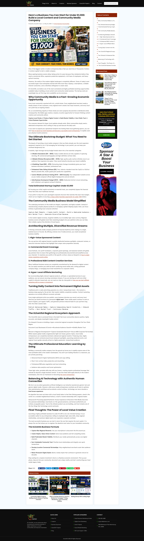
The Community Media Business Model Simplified (107, 31)
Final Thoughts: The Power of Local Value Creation (107, 63)
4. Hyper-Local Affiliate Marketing (107, 43)
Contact (99, 3)
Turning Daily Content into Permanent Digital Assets (107, 47)
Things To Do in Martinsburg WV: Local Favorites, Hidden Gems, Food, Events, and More (110, 101)
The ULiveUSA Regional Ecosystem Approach (107, 51)
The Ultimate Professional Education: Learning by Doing (107, 55)
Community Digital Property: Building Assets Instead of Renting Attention (38, 498)
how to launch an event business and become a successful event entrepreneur (56, 131)
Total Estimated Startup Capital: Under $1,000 (107, 27)
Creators (61, 3)
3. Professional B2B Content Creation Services (107, 41)
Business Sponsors (72, 3)
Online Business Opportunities (61, 23)
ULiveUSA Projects (84, 3)
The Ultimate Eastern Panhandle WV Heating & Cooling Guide (110, 93)
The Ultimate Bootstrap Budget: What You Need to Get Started (107, 24)
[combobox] (111, 3)
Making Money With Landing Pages (80, 496)
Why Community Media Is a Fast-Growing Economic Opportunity (107, 20)
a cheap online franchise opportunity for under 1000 (66, 197)
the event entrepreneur (67, 374)
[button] (41, 468)
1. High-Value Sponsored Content (107, 37)
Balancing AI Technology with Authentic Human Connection (107, 59)
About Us (54, 3)
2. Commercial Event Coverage (107, 39)
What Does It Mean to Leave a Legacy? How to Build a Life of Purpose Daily (110, 77)
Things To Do (45, 3)
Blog (93, 3)
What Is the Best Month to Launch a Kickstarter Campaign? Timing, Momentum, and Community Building (59, 499)
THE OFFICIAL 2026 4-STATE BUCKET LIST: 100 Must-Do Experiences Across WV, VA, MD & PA (110, 85)
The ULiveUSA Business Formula (107, 65)
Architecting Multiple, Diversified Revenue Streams (107, 34)
